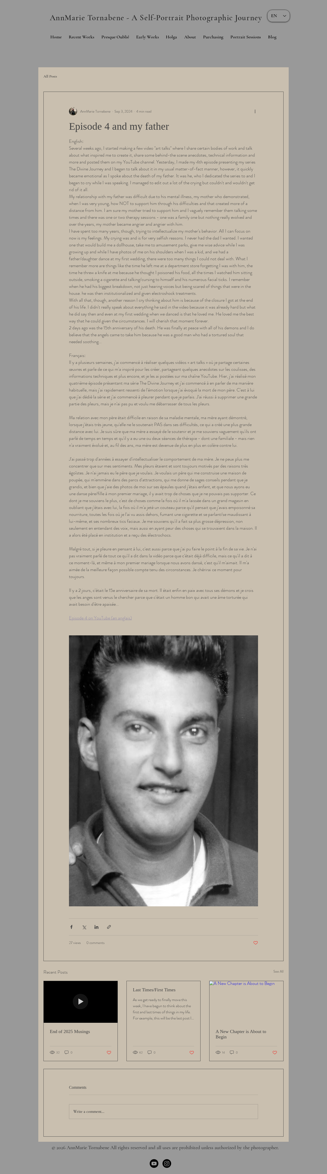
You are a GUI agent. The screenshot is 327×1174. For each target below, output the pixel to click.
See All (278, 971)
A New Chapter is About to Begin (241, 1034)
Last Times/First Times (154, 989)
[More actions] (255, 111)
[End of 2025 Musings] (81, 1002)
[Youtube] (154, 1163)
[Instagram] (166, 1163)
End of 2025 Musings (70, 1031)
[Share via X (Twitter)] (83, 927)
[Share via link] (109, 927)
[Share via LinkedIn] (96, 927)
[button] (190, 37)
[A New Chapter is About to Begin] (246, 1002)
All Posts (50, 76)
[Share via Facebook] (71, 927)
